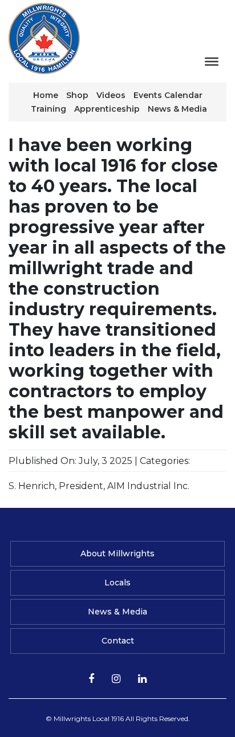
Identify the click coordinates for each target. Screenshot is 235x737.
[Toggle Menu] (211, 62)
